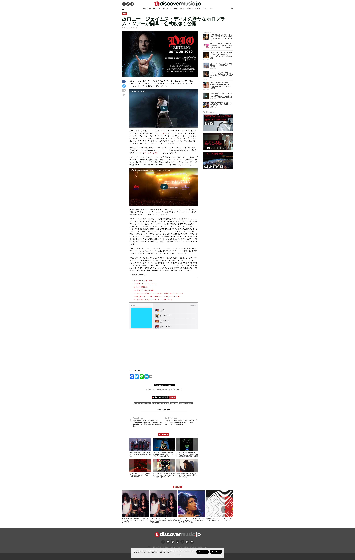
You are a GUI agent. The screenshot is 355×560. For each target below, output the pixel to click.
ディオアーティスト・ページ (143, 280)
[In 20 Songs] (218, 150)
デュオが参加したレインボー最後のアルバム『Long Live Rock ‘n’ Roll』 (158, 296)
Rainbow (175, 403)
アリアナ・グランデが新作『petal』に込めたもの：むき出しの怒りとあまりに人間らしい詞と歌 (221, 74)
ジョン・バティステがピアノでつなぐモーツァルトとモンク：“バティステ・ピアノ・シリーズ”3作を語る (221, 55)
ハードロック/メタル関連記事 (144, 290)
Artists (182, 8)
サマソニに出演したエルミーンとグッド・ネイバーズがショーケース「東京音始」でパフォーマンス (221, 36)
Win (206, 547)
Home (144, 8)
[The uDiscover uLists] (218, 131)
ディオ (165, 133)
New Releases (157, 8)
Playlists (198, 8)
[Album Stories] (218, 169)
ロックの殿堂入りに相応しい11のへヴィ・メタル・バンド (153, 300)
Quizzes (205, 8)
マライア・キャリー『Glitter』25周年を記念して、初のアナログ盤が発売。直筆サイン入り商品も (221, 45)
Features (166, 8)
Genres (189, 8)
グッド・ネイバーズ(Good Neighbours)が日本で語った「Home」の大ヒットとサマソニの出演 (221, 85)
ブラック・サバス (151, 153)
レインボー (138, 153)
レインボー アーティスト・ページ (145, 283)
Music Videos (164, 403)
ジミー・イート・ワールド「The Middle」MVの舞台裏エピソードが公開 (221, 65)
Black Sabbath (140, 403)
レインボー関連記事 (140, 287)
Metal (155, 403)
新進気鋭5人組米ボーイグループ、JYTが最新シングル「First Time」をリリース (221, 104)
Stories (165, 547)
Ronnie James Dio (186, 403)
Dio (149, 403)
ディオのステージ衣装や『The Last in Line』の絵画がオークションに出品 (158, 293)
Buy (211, 8)
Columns (175, 8)
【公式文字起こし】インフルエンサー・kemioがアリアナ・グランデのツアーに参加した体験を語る (221, 95)
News (149, 8)
